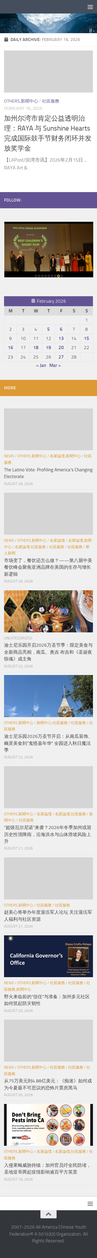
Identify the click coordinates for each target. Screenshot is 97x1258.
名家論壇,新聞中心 (65, 456)
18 (36, 347)
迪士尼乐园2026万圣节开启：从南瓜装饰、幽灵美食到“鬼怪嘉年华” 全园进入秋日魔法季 (48, 743)
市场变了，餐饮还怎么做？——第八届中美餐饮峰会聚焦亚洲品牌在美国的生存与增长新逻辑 (48, 567)
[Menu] (90, 6)
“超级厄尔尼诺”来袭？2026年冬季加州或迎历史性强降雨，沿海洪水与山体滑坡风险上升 (47, 834)
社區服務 (50, 101)
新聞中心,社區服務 (52, 723)
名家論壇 (57, 540)
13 (61, 338)
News (9, 456)
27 (61, 357)
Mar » (55, 365)
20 (61, 347)
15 (86, 338)
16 (10, 347)
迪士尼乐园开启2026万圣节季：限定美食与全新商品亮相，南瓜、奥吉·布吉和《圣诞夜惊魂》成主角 (48, 652)
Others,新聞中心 (21, 101)
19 (48, 347)
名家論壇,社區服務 (30, 547)
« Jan (41, 365)
